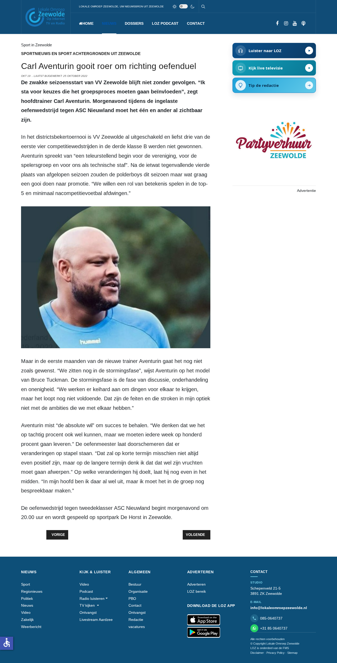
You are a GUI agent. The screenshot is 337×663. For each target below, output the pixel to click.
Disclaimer (257, 652)
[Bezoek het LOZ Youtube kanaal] (295, 23)
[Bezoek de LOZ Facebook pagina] (277, 23)
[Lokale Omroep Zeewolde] (45, 17)
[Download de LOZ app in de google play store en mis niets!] (203, 632)
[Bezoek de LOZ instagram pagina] (286, 23)
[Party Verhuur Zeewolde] (274, 145)
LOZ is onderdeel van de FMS (269, 648)
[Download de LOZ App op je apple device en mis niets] (203, 619)
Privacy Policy (275, 652)
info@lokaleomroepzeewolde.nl (278, 608)
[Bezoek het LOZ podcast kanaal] (303, 23)
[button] (109, 23)
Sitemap (292, 652)
